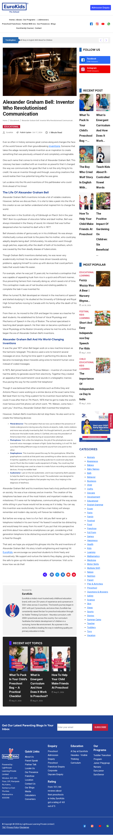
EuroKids (9, 132)
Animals (91, 457)
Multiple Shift (93, 568)
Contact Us (30, 783)
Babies (90, 465)
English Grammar (95, 504)
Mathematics (93, 556)
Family (90, 516)
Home (5, 120)
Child (57, 660)
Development (93, 497)
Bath (89, 473)
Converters (30, 799)
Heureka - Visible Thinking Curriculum (79, 759)
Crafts (90, 489)
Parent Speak (31, 760)
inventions (54, 146)
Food (89, 524)
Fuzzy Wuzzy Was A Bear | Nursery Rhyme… (86, 291)
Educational (14, 120)
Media (28, 791)
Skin (89, 603)
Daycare (91, 493)
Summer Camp (94, 619)
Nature (90, 572)
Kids (14, 660)
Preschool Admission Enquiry (53, 755)
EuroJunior (99, 770)
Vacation (91, 635)
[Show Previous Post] (101, 40)
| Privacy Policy (12, 827)
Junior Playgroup (102, 763)
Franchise (91, 528)
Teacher (91, 623)
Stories (90, 615)
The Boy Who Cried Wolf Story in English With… (86, 177)
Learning (17, 663)
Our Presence (31, 772)
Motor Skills (93, 564)
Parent (90, 580)
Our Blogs (29, 787)
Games (90, 536)
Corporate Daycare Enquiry (55, 772)
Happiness (92, 540)
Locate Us (30, 768)
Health (90, 544)
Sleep (90, 607)
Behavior (91, 477)
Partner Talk (30, 764)
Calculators (30, 795)
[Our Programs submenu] (36, 19)
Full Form (91, 532)
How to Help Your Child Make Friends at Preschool (86, 224)
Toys (89, 631)
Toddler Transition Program (102, 757)
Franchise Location (29, 778)
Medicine (91, 560)
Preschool (17, 667)
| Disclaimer (24, 827)
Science (91, 600)
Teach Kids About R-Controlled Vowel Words (103, 177)
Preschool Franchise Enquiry (56, 765)
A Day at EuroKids (79, 751)
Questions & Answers (97, 592)
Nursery (97, 767)
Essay (90, 508)
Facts (89, 512)
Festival (84, 311)
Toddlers (91, 627)
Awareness (92, 461)
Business (91, 481)
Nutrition (91, 576)
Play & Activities (95, 584)
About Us (29, 756)
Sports (90, 611)
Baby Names (93, 469)
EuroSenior (99, 774)
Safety (90, 596)
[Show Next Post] (106, 40)
